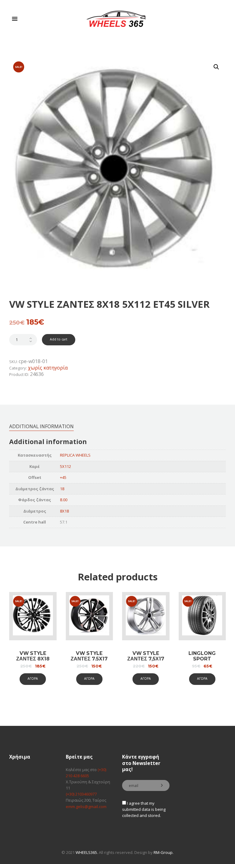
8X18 (64, 511)
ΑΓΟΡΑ (33, 678)
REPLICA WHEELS (75, 455)
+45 (63, 477)
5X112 (65, 466)
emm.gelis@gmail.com (86, 806)
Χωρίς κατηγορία (48, 367)
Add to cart (58, 339)
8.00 (63, 499)
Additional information (41, 426)
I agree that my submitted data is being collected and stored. (144, 809)
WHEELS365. (87, 852)
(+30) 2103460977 (81, 794)
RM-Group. (163, 852)
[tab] (41, 426)
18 (62, 488)
